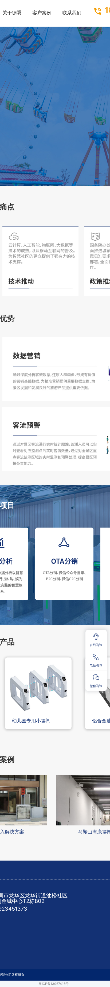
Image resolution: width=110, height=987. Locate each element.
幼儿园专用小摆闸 (31, 720)
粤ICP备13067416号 (54, 984)
